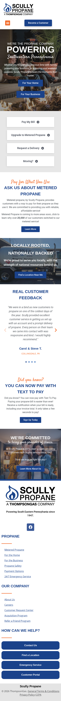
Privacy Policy (27, 694)
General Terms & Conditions (43, 691)
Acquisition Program (15, 615)
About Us (9, 599)
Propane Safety (12, 565)
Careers (8, 605)
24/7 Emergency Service (17, 576)
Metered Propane (14, 549)
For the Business (13, 560)
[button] (7, 23)
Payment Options (14, 571)
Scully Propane (30, 686)
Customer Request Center (18, 610)
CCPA (38, 694)
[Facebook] (30, 527)
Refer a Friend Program (17, 621)
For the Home (12, 555)
